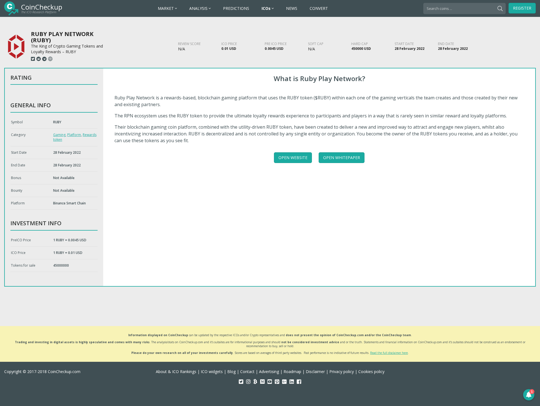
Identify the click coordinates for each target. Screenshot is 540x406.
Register (522, 8)
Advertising (269, 371)
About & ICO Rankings (176, 371)
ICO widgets (212, 371)
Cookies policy (371, 371)
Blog (231, 371)
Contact (247, 371)
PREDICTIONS (236, 8)
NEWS (291, 8)
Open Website (292, 157)
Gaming (59, 134)
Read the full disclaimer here (389, 353)
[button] (528, 394)
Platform (74, 134)
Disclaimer (315, 371)
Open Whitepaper (341, 157)
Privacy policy (341, 371)
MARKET (166, 8)
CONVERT (319, 8)
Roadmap (292, 371)
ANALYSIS (199, 8)
